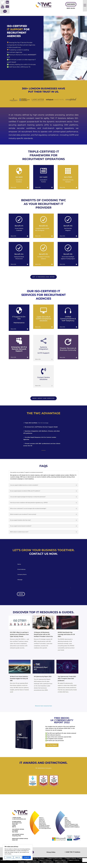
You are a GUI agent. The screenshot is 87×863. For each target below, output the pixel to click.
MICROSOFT (32, 55)
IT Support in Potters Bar (32, 862)
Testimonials (68, 821)
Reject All (17, 857)
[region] (43, 822)
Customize (8, 857)
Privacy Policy (51, 852)
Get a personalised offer (43, 277)
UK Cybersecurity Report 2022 (42, 676)
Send (21, 594)
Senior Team (42, 821)
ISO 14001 (43, 177)
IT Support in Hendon (47, 862)
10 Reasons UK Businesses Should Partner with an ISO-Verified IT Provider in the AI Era (43, 634)
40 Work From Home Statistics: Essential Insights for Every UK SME (19, 678)
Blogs (66, 819)
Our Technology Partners (45, 828)
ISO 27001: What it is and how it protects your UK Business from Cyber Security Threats (19, 634)
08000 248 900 (71, 8)
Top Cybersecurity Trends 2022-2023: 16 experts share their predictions (67, 678)
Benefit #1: (19, 226)
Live (5, 11)
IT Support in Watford (61, 862)
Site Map (67, 820)
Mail (7, 6)
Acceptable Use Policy (44, 825)
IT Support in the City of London (35, 858)
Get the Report (52, 745)
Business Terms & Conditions (71, 825)
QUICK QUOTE (71, 4)
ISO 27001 (68, 177)
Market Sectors (42, 824)
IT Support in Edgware (59, 860)
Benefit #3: (68, 226)
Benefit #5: (43, 254)
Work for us (42, 820)
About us (41, 817)
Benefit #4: (19, 254)
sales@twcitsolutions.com (19, 819)
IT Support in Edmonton (44, 860)
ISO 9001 (19, 177)
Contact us (41, 819)
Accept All (26, 857)
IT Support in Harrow (73, 860)
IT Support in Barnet (70, 858)
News (66, 817)
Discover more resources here (43, 705)
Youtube (2, 6)
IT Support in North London (54, 858)
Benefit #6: (67, 254)
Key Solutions (42, 823)
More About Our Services (44, 398)
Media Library (68, 823)
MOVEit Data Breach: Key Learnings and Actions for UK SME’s (66, 634)
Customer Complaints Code (71, 824)
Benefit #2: (43, 226)
